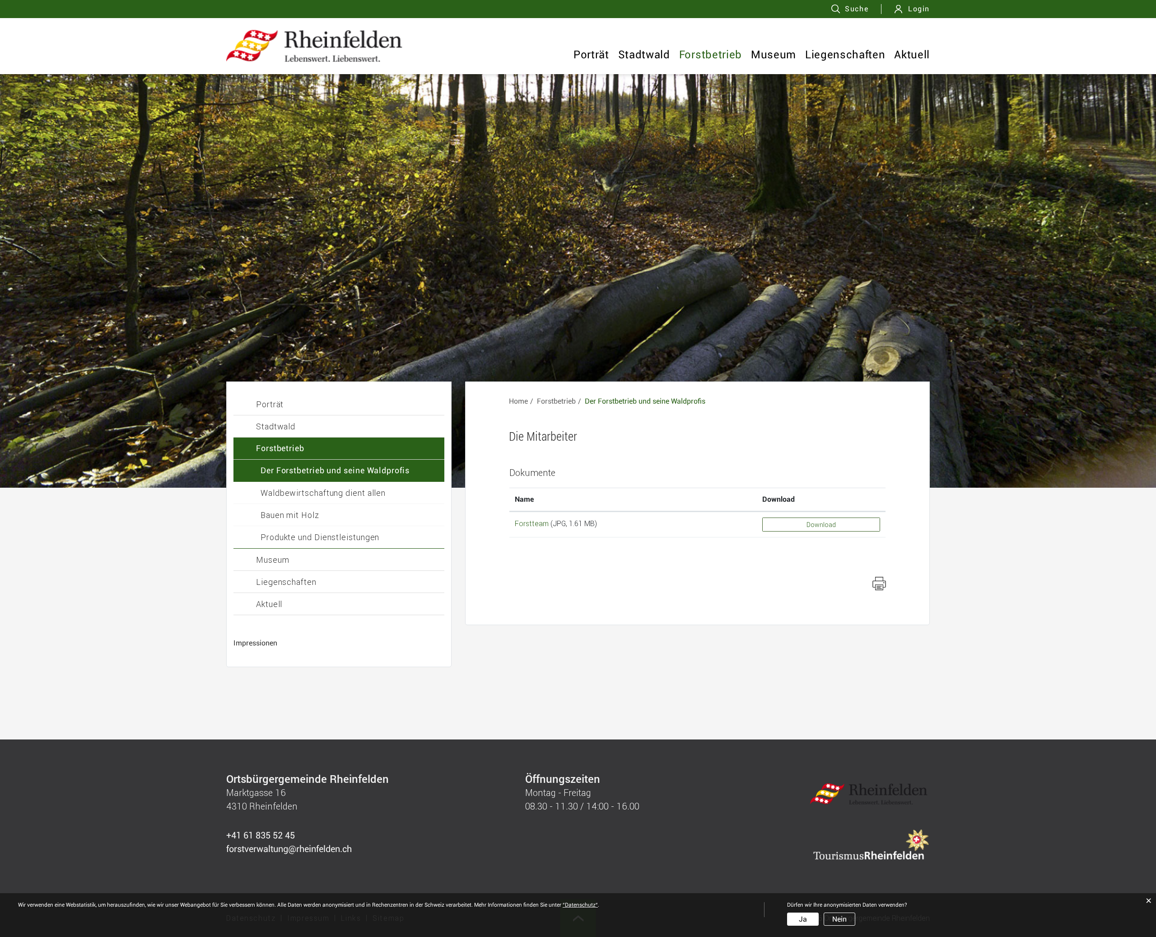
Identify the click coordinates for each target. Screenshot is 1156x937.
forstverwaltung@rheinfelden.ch (289, 848)
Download (778, 499)
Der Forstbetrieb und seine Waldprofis (335, 470)
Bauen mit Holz (290, 514)
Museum (773, 54)
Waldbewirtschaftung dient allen (323, 492)
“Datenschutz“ (580, 905)
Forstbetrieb (710, 54)
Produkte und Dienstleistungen (320, 537)
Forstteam (532, 523)
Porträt (591, 54)
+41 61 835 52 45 (260, 835)
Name (524, 499)
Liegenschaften (845, 54)
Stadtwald (644, 54)
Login (919, 9)
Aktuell (912, 54)
